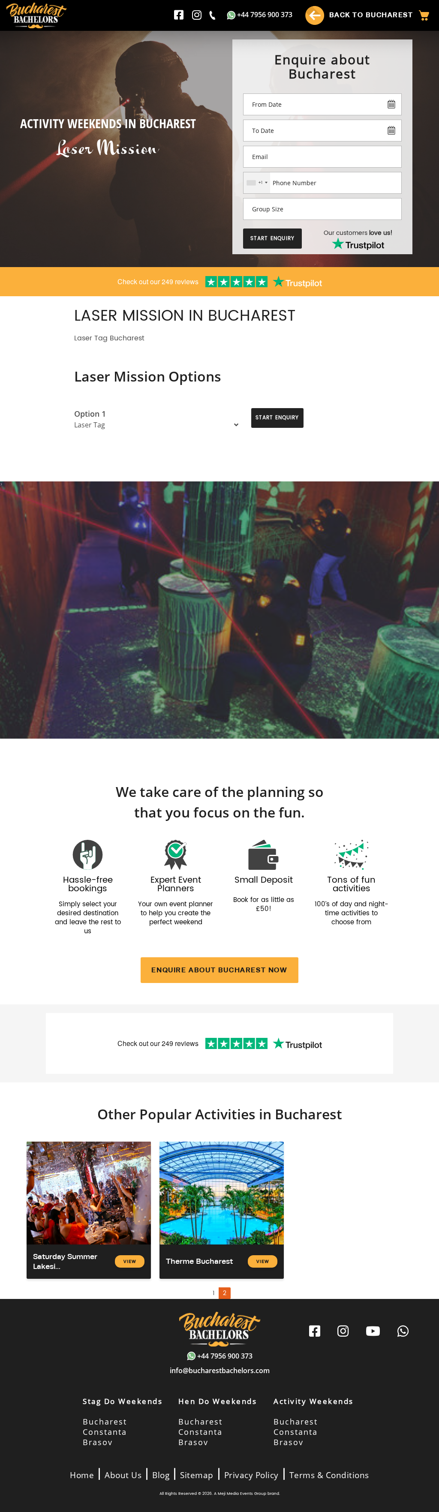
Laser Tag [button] (89, 425)
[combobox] (257, 182)
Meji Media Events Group (242, 1494)
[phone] (213, 15)
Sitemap (196, 1475)
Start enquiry (272, 238)
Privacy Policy (251, 1475)
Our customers (358, 233)
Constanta (105, 1432)
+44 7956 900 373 (264, 14)
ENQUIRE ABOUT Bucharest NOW (219, 970)
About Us (123, 1475)
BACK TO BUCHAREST (370, 15)
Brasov (98, 1442)
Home (82, 1475)
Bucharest (105, 1421)
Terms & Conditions (329, 1475)
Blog (160, 1475)
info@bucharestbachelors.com (220, 1370)
